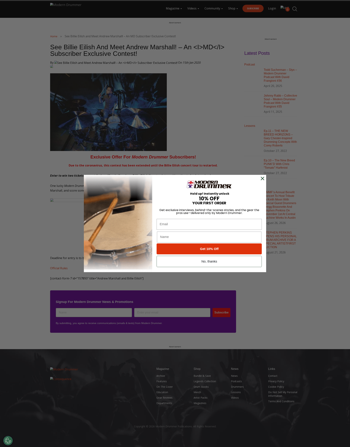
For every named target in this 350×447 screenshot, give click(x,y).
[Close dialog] (263, 178)
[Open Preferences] (8, 440)
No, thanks (209, 261)
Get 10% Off (209, 249)
